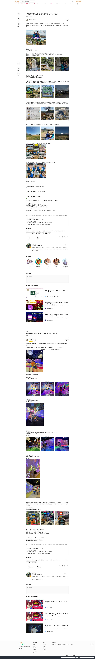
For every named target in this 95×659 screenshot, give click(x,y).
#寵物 (53, 644)
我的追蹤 (44, 649)
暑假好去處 (34, 562)
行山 (76, 3)
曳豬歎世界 (65, 266)
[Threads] (18, 82)
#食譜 (61, 644)
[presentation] (26, 262)
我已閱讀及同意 (77, 657)
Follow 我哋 (47, 224)
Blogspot (39, 204)
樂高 (50, 560)
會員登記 (73, 1)
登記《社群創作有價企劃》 (38, 219)
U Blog (38, 207)
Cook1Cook (40, 205)
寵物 (73, 3)
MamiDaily (46, 205)
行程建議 (33, 231)
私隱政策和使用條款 (30, 657)
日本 (43, 233)
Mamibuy (28, 206)
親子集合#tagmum (43, 206)
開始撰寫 (78, 1)
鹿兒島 (56, 231)
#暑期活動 (34, 540)
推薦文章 (40, 3)
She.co (33, 207)
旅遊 (60, 3)
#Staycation (68, 644)
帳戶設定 (44, 646)
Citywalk (37, 560)
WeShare (42, 207)
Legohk (54, 560)
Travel (33, 233)
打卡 (32, 222)
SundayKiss (28, 205)
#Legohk (35, 539)
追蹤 (67, 20)
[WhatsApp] (18, 79)
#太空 (27, 540)
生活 (70, 3)
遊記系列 (28, 233)
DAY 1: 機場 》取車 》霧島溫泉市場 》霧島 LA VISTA (36, 184)
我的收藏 (44, 647)
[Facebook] (18, 76)
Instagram (34, 204)
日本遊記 (28, 231)
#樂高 (31, 539)
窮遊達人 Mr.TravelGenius (38, 266)
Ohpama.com (34, 205)
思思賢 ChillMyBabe (56, 266)
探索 (37, 3)
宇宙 (66, 560)
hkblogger (39, 231)
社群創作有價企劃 (17, 3)
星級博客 (45, 3)
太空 (63, 560)
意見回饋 (35, 651)
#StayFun (39, 539)
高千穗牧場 (38, 233)
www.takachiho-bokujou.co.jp (35, 78)
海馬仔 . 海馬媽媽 (32, 19)
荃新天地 (42, 560)
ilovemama (28, 207)
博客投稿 (35, 652)
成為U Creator (31, 3)
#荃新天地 (42, 537)
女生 (62, 3)
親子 (68, 3)
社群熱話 (24, 3)
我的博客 (44, 651)
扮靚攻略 (46, 222)
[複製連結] (18, 85)
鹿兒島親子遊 (45, 231)
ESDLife (33, 206)
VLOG (54, 3)
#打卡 (59, 644)
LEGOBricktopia (30, 560)
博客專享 (49, 3)
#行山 (56, 644)
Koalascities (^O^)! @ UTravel (29, 266)
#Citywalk (37, 537)
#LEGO (28, 539)
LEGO (46, 560)
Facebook (28, 204)
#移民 (72, 644)
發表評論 (29, 276)
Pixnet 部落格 (47, 207)
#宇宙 (30, 540)
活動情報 (50, 222)
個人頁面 (44, 644)
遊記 (59, 231)
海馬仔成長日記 (36, 200)
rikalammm (47, 266)
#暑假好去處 (40, 540)
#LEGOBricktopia (30, 537)
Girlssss (43, 204)
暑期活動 (28, 562)
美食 (57, 3)
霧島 (46, 233)
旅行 (63, 231)
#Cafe (64, 644)
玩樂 (65, 3)
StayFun (59, 560)
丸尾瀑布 (51, 231)
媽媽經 (37, 206)
